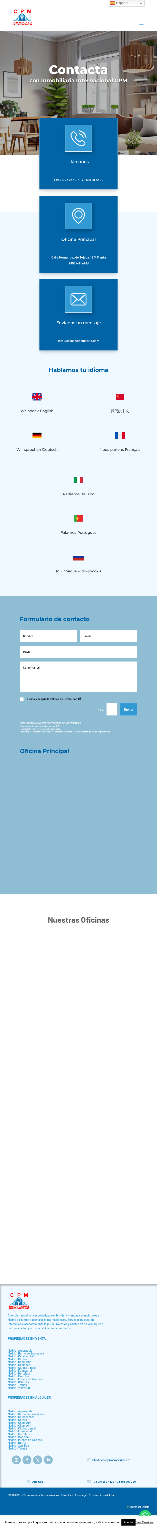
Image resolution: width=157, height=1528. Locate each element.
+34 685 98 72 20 (91, 179)
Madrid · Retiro (17, 1442)
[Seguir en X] (37, 1459)
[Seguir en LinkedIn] (48, 1459)
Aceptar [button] (128, 1522)
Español (121, 3)
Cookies (93, 1495)
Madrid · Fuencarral (20, 1370)
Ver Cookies (145, 1522)
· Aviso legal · (81, 1495)
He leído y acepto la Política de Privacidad (51, 699)
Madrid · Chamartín (19, 1362)
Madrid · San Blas (18, 1382)
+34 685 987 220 (125, 1482)
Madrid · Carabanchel (21, 1356)
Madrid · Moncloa (18, 1376)
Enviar (128, 709)
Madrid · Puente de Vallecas (25, 1379)
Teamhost (136, 1506)
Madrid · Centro (17, 1359)
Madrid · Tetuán (17, 1385)
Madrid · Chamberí (19, 1365)
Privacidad (67, 1495)
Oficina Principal (78, 239)
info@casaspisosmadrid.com (78, 341)
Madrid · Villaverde (19, 1387)
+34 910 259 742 (102, 1482)
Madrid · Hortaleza (19, 1373)
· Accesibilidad (107, 1495)
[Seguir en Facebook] (26, 1459)
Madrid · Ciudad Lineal (22, 1367)
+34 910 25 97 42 (65, 179)
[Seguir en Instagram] (16, 1459)
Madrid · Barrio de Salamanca (26, 1353)
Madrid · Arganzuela (20, 1350)
